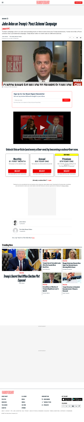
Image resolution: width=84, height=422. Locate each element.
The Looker (4, 405)
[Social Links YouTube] (73, 406)
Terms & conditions (55, 410)
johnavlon (22, 223)
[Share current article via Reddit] (80, 37)
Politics (4, 399)
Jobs (14, 410)
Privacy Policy (38, 102)
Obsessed (4, 402)
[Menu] (4, 2)
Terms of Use (31, 102)
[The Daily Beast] (43, 2)
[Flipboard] (79, 406)
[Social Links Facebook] (63, 406)
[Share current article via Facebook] (70, 37)
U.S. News (24, 396)
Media (23, 399)
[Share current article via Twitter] (73, 37)
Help (23, 410)
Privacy (27, 410)
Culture (24, 405)
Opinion (24, 408)
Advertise (18, 410)
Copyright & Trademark (66, 410)
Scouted (4, 408)
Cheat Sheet (5, 396)
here (33, 237)
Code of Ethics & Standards (36, 410)
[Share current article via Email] (77, 37)
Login (49, 180)
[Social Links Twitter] (66, 406)
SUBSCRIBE (78, 2)
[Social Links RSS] (76, 406)
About (3, 410)
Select (17, 171)
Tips (11, 410)
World (23, 402)
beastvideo (22, 231)
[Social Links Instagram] (69, 406)
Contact (7, 410)
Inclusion (46, 410)
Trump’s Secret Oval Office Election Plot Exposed (22, 278)
